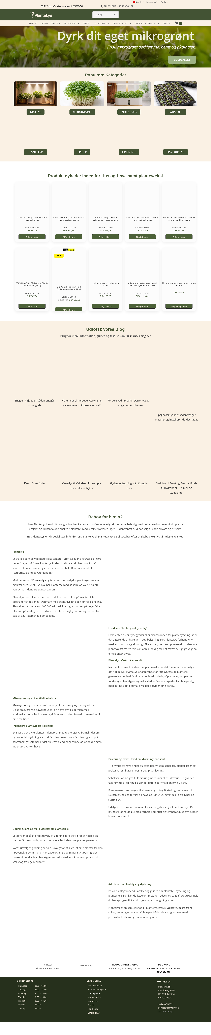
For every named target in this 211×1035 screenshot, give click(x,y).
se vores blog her (140, 336)
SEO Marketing (165, 1011)
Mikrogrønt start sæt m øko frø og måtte (179, 284)
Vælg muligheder (179, 306)
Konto (163, 2)
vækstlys (172, 908)
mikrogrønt (185, 908)
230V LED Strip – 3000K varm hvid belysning (32, 218)
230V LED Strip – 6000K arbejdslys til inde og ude (105, 218)
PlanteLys (132, 671)
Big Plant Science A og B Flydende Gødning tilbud (69, 288)
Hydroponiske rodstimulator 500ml (105, 284)
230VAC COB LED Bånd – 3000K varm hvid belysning (142, 218)
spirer (111, 912)
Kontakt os (151, 2)
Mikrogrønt (20, 705)
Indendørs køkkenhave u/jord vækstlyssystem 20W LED (142, 284)
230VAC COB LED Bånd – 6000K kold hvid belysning (32, 284)
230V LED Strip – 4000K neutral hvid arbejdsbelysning (69, 218)
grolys (162, 908)
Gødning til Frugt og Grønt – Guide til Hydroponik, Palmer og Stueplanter (176, 488)
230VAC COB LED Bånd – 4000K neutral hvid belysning (179, 218)
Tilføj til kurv (32, 237)
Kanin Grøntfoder (34, 483)
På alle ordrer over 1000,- (47, 968)
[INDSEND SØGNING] (115, 15)
